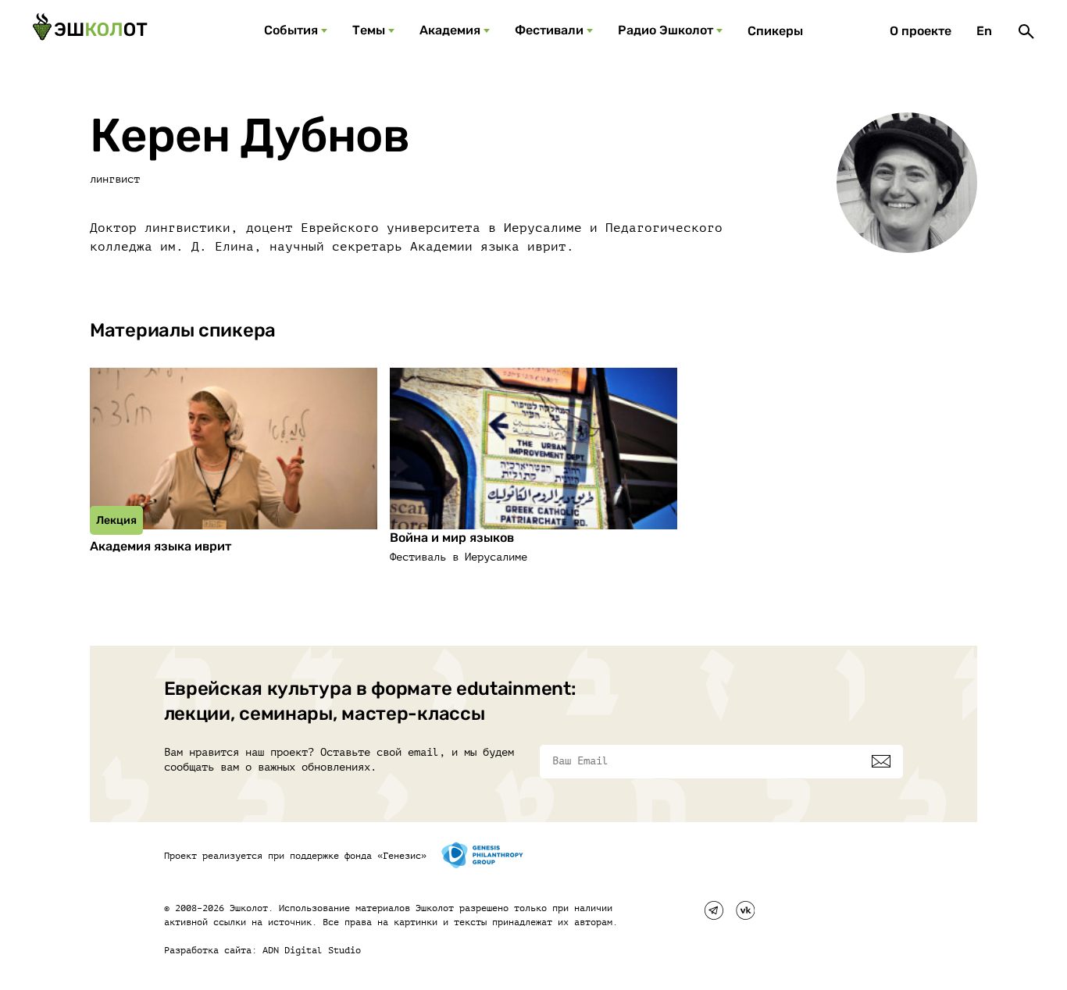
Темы (368, 30)
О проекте (920, 30)
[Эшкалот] (89, 31)
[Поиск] (1026, 31)
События (291, 30)
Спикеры (775, 30)
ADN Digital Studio (311, 950)
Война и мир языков (452, 537)
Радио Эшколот (665, 30)
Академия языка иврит (160, 546)
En (984, 30)
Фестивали (549, 30)
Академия (449, 30)
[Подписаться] (881, 761)
